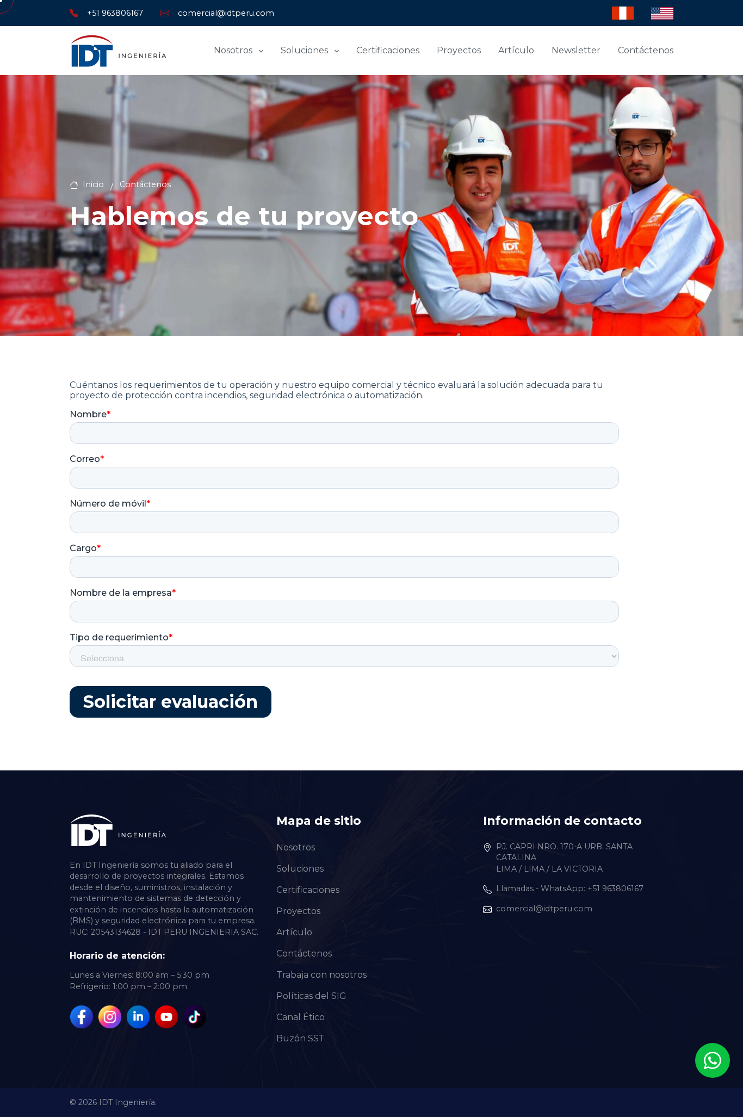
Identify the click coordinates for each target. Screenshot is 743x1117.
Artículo (516, 50)
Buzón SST (300, 1038)
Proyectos (459, 50)
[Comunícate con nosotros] (712, 1060)
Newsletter (576, 50)
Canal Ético (300, 1017)
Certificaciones (387, 50)
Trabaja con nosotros (321, 975)
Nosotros (233, 50)
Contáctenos (645, 50)
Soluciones (304, 50)
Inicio (93, 184)
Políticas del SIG (311, 996)
